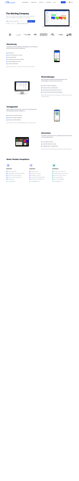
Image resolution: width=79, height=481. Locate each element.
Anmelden (31, 21)
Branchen (41, 2)
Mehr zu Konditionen (56, 181)
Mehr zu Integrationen (33, 181)
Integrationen (33, 2)
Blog (55, 2)
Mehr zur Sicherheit (10, 181)
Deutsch (72, 2)
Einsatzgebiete (25, 2)
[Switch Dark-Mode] (67, 2)
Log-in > (63, 2)
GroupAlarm (48, 2)
